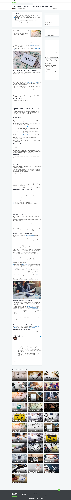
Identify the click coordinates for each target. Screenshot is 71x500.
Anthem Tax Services (48, 20)
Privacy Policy (24, 494)
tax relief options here (33, 307)
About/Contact (24, 493)
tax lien (37, 274)
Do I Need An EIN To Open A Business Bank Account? (51, 33)
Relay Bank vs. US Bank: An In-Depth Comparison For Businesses (50, 66)
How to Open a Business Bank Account (50, 35)
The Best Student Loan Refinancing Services (51, 71)
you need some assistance (30, 235)
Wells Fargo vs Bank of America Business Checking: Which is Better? (51, 49)
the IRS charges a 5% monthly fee (27, 134)
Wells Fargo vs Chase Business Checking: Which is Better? (51, 52)
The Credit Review (14, 1)
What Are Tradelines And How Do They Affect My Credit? (50, 76)
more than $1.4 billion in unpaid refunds (32, 82)
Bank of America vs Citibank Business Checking (50, 46)
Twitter (46, 495)
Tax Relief (24, 8)
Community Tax (48, 24)
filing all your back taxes (33, 45)
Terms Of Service (36, 493)
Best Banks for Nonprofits (48, 63)
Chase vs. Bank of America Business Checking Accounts (50, 43)
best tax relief (29, 306)
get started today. (35, 308)
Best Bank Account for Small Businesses (51, 55)
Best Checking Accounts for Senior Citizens (51, 57)
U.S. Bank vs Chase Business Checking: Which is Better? (50, 69)
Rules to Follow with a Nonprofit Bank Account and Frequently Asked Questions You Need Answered (51, 60)
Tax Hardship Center (48, 22)
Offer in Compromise (25, 264)
